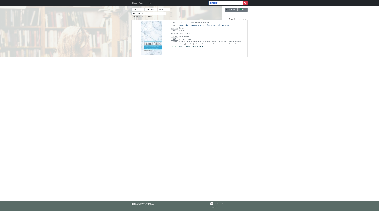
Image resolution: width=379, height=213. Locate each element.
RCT (243, 9)
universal (182, 41)
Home (134, 3)
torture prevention (217, 44)
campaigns (189, 44)
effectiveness (239, 44)
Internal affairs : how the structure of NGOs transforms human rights (204, 25)
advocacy (182, 44)
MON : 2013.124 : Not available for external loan (194, 22)
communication (228, 44)
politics (196, 44)
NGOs (204, 41)
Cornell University (184, 33)
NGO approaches (204, 44)
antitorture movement (234, 41)
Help (149, 3)
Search (142, 3)
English (181, 28)
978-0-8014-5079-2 (185, 39)
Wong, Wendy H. (184, 36)
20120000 (182, 31)
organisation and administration (217, 41)
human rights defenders (193, 41)
